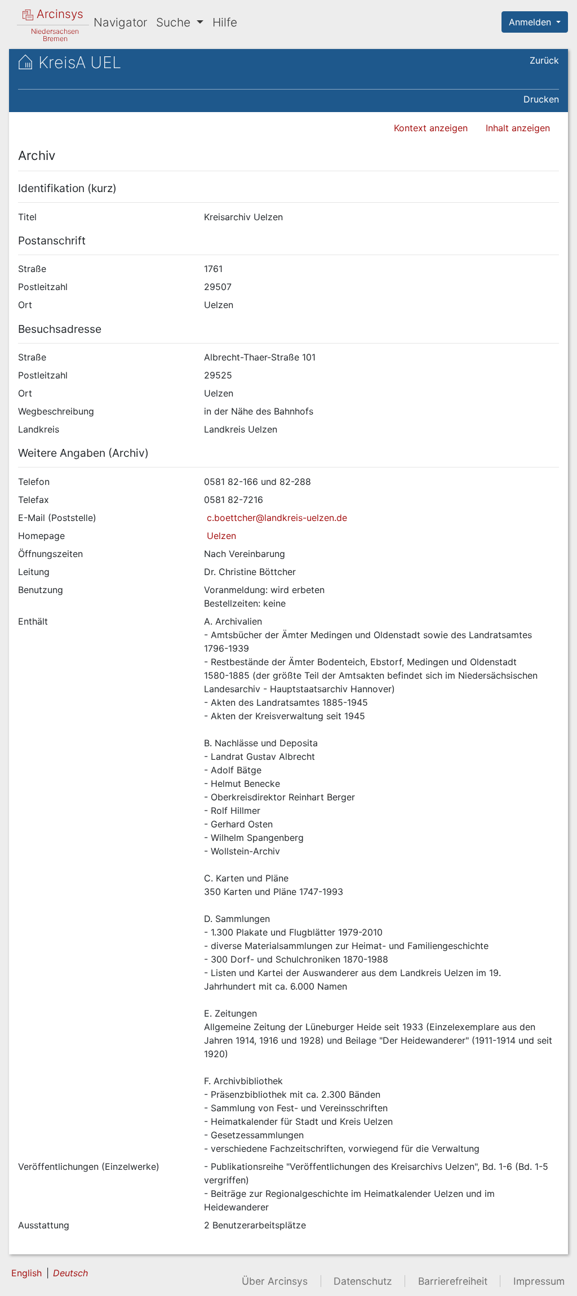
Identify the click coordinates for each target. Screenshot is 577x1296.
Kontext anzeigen (431, 127)
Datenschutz (363, 1281)
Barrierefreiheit (452, 1281)
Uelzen (220, 535)
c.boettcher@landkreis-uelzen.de (275, 517)
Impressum (539, 1281)
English (26, 1273)
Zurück (544, 60)
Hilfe (224, 22)
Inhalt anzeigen (518, 127)
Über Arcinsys (275, 1281)
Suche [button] (175, 22)
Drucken (541, 99)
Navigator (120, 22)
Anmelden (531, 22)
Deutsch (70, 1273)
